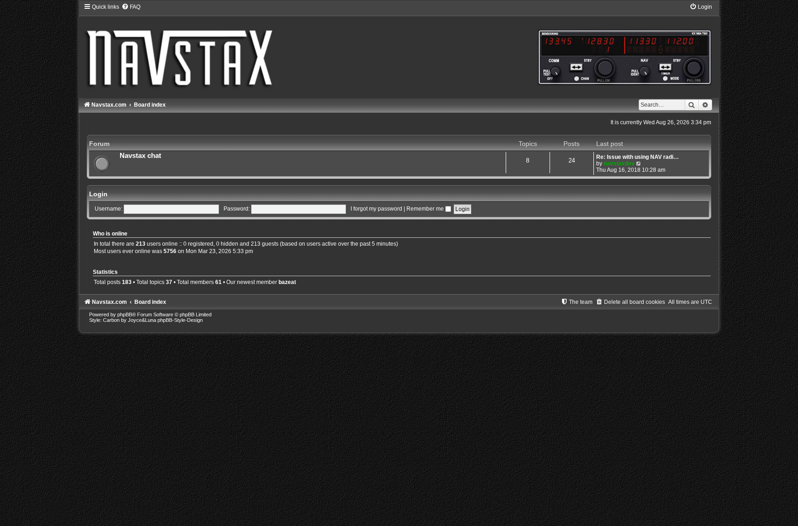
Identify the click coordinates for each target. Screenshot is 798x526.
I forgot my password (376, 209)
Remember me (425, 209)
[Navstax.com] (399, 50)
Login (98, 194)
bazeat (287, 282)
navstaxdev (619, 163)
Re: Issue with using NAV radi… (637, 157)
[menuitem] (130, 7)
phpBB (124, 314)
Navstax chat (140, 155)
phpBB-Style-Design (180, 320)
